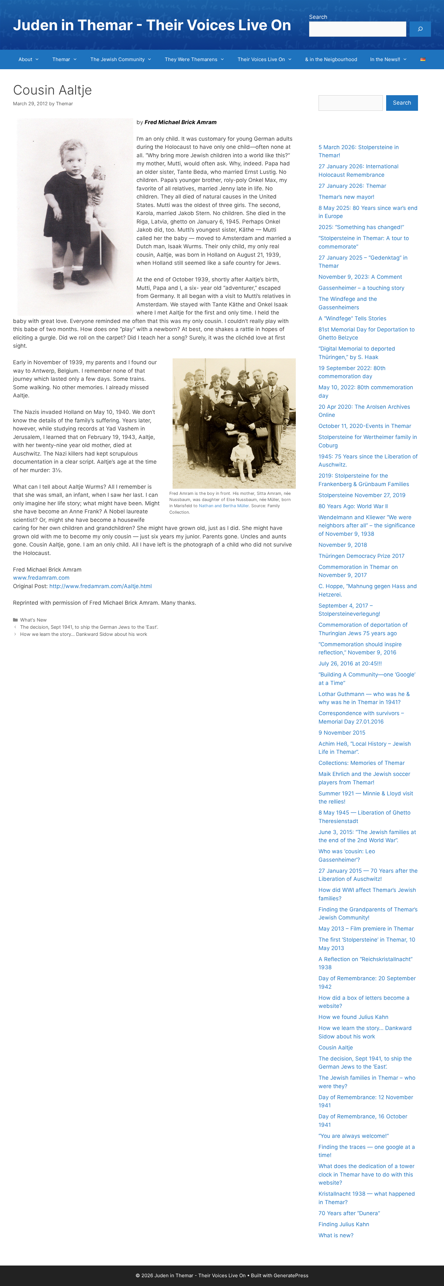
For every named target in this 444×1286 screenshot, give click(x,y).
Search (318, 17)
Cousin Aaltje (336, 1047)
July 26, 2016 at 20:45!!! (350, 663)
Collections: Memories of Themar (362, 763)
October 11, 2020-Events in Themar (365, 426)
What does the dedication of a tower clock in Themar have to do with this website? (366, 1174)
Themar (61, 59)
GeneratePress (291, 1275)
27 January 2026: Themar (352, 186)
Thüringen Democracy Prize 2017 (362, 556)
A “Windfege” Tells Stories (352, 318)
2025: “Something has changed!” (361, 227)
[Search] (420, 29)
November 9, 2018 (343, 545)
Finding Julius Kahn (344, 1224)
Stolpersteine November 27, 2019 (362, 495)
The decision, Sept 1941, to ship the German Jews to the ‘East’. (89, 627)
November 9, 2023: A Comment (360, 277)
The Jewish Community (117, 59)
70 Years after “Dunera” (349, 1213)
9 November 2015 (342, 732)
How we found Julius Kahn (353, 1017)
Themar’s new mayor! (346, 197)
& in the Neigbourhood (331, 59)
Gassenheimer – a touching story (361, 288)
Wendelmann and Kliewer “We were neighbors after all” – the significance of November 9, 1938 (367, 525)
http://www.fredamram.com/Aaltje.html (100, 586)
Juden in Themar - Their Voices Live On (152, 25)
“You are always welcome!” (354, 1136)
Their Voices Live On (261, 59)
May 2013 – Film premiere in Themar (366, 928)
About (25, 59)
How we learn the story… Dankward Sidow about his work (83, 634)
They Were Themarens (191, 59)
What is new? (336, 1235)
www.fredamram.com (41, 577)
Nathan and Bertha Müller (224, 505)
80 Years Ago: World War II (353, 506)
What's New (33, 620)
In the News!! (385, 59)
